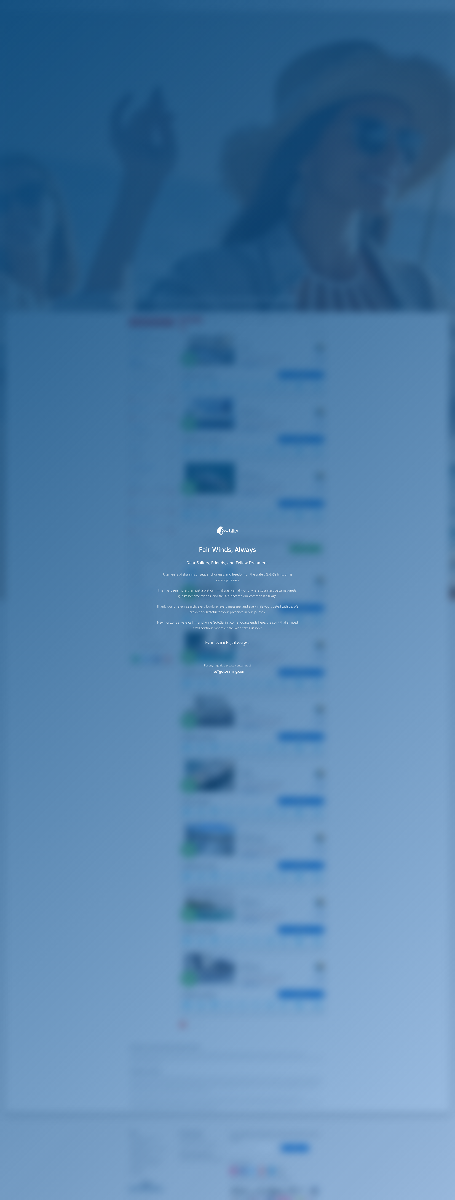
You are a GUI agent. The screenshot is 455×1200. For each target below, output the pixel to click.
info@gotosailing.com (227, 671)
